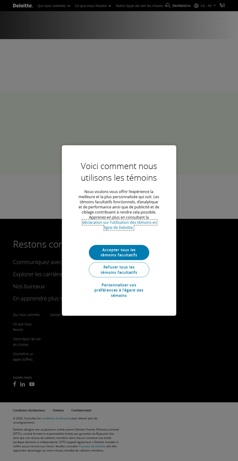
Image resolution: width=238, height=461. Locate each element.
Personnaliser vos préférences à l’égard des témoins (118, 290)
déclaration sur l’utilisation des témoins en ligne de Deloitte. (119, 225)
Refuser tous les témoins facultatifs (119, 269)
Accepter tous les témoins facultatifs (119, 252)
